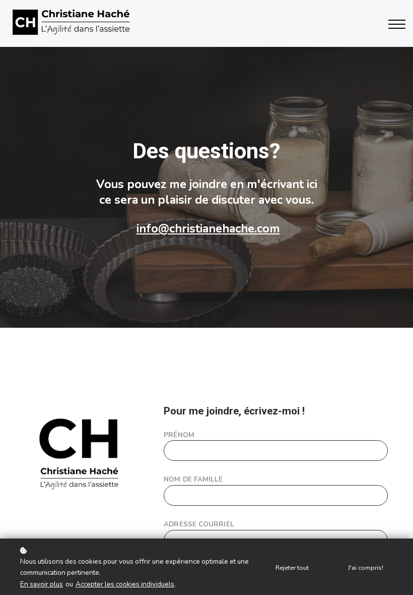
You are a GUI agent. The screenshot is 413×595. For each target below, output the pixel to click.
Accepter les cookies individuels (125, 584)
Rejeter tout (292, 567)
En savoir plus (41, 584)
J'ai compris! (365, 567)
